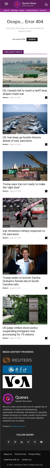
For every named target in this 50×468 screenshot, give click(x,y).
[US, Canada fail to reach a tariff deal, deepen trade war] (25, 72)
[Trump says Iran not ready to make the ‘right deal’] (25, 166)
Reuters (5, 97)
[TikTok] (28, 442)
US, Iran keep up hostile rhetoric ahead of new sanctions (22, 139)
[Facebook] (8, 442)
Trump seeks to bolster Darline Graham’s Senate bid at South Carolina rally (22, 281)
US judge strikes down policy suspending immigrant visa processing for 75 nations (20, 331)
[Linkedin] (21, 442)
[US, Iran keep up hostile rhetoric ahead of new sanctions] (25, 119)
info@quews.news (18, 426)
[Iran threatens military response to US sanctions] (25, 213)
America (6, 133)
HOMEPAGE (32, 39)
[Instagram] (15, 442)
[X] (34, 442)
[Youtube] (41, 442)
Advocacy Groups (8, 323)
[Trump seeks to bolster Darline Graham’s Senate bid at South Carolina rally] (25, 259)
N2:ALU (5, 86)
